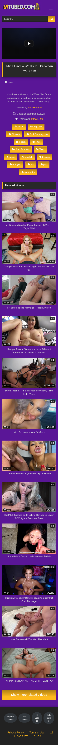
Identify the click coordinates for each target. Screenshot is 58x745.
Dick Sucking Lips (39, 134)
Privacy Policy (15, 732)
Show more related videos (29, 694)
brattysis (16, 164)
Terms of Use (36, 732)
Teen (41, 149)
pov (45, 164)
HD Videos (37, 718)
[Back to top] (48, 735)
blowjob (46, 157)
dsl (32, 164)
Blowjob (16, 134)
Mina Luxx (37, 119)
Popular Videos (10, 718)
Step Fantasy (22, 149)
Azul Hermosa (35, 107)
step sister (29, 172)
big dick (28, 157)
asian (12, 157)
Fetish (22, 142)
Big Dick (38, 126)
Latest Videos (24, 718)
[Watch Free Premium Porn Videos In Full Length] (24, 7)
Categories (49, 718)
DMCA (37, 736)
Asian (21, 126)
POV (38, 142)
